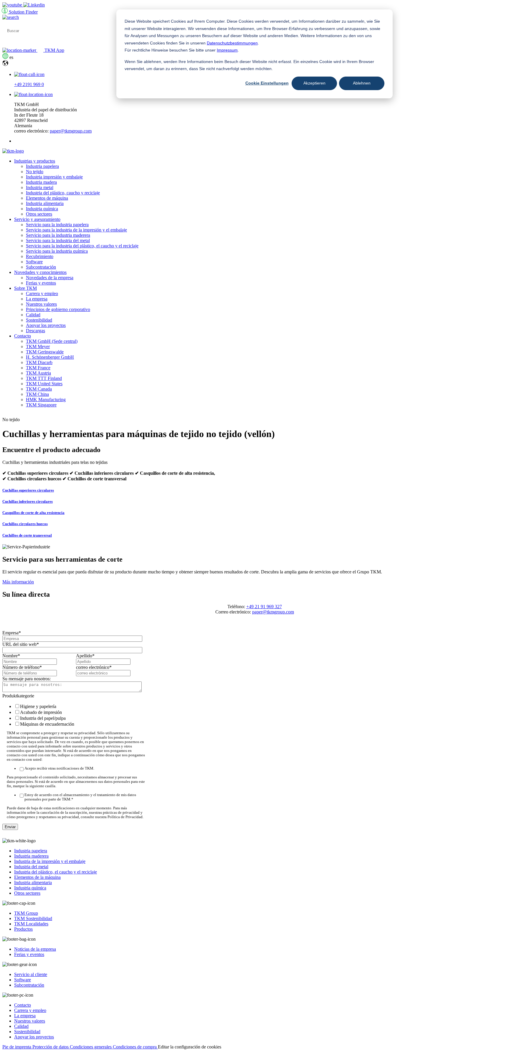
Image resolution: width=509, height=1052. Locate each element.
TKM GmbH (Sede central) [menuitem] (51, 341)
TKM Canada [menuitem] (39, 388)
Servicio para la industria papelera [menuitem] (57, 224)
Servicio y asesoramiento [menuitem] (37, 219)
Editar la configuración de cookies (189, 1046)
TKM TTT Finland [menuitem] (44, 378)
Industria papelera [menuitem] (42, 166)
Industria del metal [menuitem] (31, 866)
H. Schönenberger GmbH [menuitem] (50, 357)
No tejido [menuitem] (34, 171)
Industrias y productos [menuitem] (34, 160)
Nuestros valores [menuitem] (41, 304)
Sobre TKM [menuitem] (25, 288)
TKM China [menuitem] (37, 394)
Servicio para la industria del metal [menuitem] (58, 240)
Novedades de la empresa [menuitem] (49, 277)
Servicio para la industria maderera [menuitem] (58, 235)
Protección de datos (51, 1046)
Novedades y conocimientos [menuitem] (40, 272)
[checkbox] (74, 715)
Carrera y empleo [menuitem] (42, 293)
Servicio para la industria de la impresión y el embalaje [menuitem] (76, 229)
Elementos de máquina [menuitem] (47, 198)
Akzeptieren (314, 83)
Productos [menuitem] (23, 929)
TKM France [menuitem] (38, 367)
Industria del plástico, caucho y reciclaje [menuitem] (63, 192)
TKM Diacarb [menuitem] (39, 362)
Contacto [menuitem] (22, 335)
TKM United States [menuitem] (44, 383)
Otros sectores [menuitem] (39, 213)
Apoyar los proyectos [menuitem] (46, 325)
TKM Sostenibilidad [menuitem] (33, 918)
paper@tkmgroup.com (71, 130)
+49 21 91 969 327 (264, 606)
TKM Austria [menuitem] (38, 373)
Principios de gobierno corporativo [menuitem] (58, 309)
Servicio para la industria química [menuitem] (57, 251)
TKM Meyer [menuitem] (38, 346)
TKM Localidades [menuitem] (31, 923)
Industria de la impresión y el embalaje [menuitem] (49, 861)
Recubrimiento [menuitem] (39, 256)
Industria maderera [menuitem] (31, 856)
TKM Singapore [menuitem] (41, 404)
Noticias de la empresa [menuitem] (35, 949)
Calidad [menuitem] (33, 314)
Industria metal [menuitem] (39, 187)
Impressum (227, 50)
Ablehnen (362, 83)
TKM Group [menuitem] (26, 913)
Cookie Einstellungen (267, 83)
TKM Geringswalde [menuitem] (45, 351)
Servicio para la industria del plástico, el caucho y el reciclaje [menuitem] (82, 245)
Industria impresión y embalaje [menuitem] (54, 176)
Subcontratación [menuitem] (41, 266)
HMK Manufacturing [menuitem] (46, 399)
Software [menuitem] (34, 261)
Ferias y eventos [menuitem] (41, 282)
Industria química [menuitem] (42, 208)
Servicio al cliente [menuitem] (30, 974)
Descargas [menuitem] (35, 330)
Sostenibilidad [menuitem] (39, 319)
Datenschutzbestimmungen (232, 43)
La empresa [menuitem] (36, 298)
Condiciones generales (91, 1046)
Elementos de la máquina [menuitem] (37, 877)
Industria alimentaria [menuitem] (45, 203)
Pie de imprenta (17, 1046)
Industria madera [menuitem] (41, 182)
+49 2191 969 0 (29, 84)
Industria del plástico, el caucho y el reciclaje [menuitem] (55, 871)
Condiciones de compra (135, 1046)
